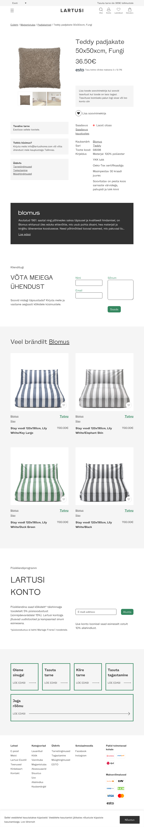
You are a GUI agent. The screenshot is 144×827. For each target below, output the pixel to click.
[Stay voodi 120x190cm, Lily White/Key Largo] (39, 381)
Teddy (97, 145)
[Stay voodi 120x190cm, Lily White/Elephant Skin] (104, 381)
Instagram (80, 755)
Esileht (14, 24)
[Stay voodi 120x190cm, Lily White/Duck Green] (39, 476)
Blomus (97, 141)
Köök (34, 755)
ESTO (55, 764)
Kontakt (15, 773)
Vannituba (37, 759)
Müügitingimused (22, 173)
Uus (34, 777)
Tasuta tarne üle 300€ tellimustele (115, 3)
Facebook (80, 751)
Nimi (78, 277)
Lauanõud (37, 751)
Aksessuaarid (39, 768)
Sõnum (112, 277)
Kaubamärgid (39, 786)
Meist (14, 755)
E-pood (15, 751)
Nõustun (130, 819)
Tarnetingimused (22, 166)
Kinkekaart (16, 768)
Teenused (16, 764)
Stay (13, 421)
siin (88, 101)
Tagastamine (20, 170)
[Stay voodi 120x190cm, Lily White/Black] (104, 476)
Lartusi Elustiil (19, 759)
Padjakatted (44, 24)
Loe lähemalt (28, 821)
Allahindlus (37, 782)
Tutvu (64, 416)
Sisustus (36, 773)
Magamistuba (27, 24)
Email (79, 290)
